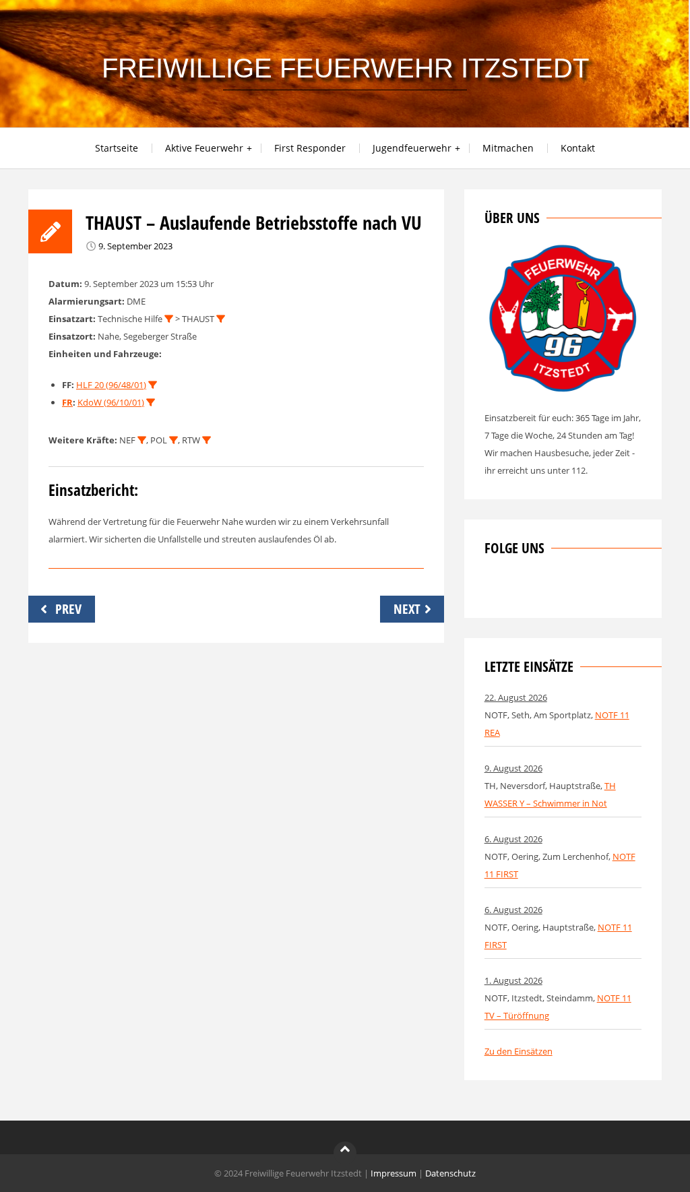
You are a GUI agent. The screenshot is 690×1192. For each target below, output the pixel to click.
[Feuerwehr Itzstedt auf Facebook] (494, 589)
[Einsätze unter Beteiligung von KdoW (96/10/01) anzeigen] (150, 402)
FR (67, 402)
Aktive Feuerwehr (204, 148)
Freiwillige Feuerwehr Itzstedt (345, 68)
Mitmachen (508, 148)
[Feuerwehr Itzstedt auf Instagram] (517, 589)
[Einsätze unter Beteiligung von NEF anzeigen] (141, 440)
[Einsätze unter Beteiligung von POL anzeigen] (173, 440)
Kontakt (578, 148)
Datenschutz (450, 1173)
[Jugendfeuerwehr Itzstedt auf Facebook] (539, 589)
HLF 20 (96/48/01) (111, 385)
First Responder (310, 148)
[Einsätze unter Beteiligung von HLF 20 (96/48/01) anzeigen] (152, 385)
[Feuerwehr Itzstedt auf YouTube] (561, 589)
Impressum (393, 1173)
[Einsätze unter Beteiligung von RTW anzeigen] (206, 440)
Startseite (116, 148)
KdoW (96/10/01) (110, 402)
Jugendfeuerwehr (412, 148)
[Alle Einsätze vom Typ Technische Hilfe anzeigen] (168, 319)
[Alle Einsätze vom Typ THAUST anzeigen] (220, 319)
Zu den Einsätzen (518, 1051)
